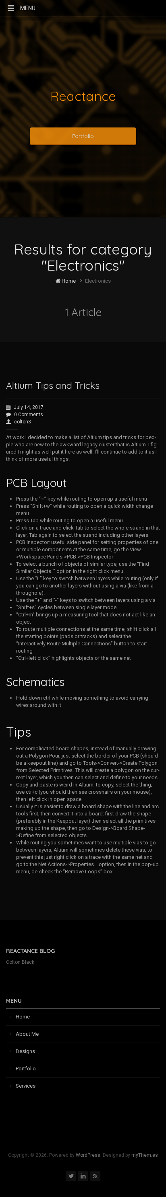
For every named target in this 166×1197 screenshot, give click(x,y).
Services (25, 1086)
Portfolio (83, 136)
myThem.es (144, 1155)
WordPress (88, 1155)
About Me (27, 1034)
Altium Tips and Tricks (53, 385)
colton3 (22, 422)
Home (68, 281)
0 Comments (28, 414)
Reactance (83, 96)
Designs (25, 1051)
